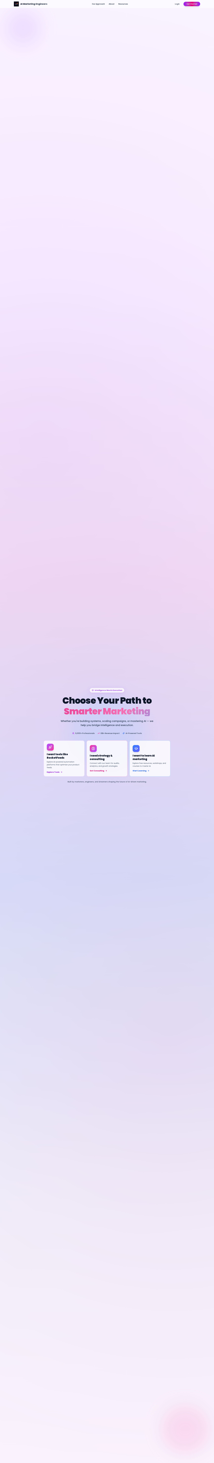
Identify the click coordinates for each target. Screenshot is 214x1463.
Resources (123, 4)
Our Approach (98, 4)
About (111, 4)
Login (177, 4)
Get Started (192, 4)
